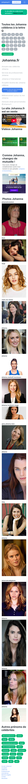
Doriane (13, 754)
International (4, 773)
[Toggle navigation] (24, 2)
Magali (21, 743)
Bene (11, 761)
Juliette (13, 750)
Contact (3, 776)
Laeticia (20, 746)
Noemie (20, 735)
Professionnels (5, 771)
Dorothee (5, 754)
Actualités (4, 768)
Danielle (5, 757)
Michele (12, 739)
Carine (4, 761)
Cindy (19, 757)
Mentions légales (6, 775)
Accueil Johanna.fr (6, 766)
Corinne (12, 757)
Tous (4, 34)
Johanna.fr (5, 2)
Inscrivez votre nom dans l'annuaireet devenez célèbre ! (12, 90)
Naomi (4, 739)
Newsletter (4, 778)
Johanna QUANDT (7, 54)
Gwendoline (22, 750)
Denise (20, 754)
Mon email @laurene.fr (8, 735)
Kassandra (5, 750)
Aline (17, 761)
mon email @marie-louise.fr (10, 743)
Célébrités (16, 2)
